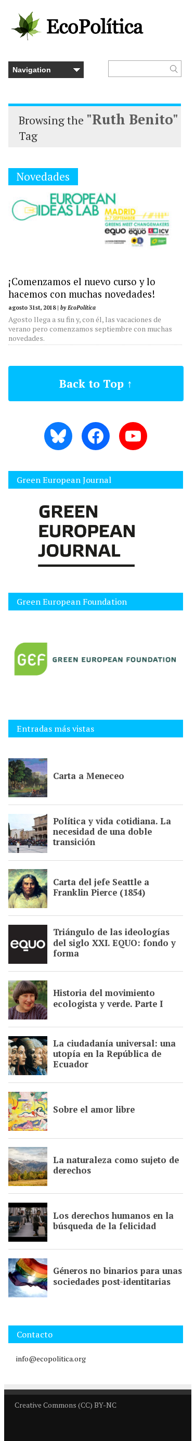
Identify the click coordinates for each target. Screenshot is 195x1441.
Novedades (43, 177)
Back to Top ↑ (96, 383)
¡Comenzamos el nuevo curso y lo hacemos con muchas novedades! (81, 287)
